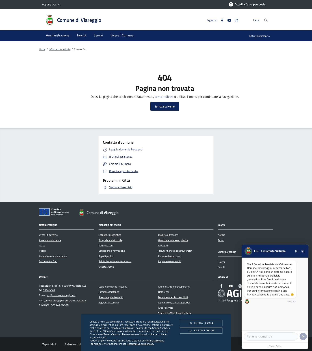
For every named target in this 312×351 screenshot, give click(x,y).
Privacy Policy (275, 346)
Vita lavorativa (106, 267)
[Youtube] (227, 19)
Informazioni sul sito (59, 49)
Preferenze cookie (154, 340)
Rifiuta (204, 322)
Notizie (221, 235)
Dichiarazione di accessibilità (173, 297)
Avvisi (221, 240)
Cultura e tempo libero (169, 256)
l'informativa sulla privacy (140, 344)
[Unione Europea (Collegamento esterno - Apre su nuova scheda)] (55, 213)
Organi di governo (48, 235)
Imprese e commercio (169, 261)
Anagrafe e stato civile (110, 240)
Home (42, 49)
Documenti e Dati (48, 261)
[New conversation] (296, 251)
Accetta (204, 330)
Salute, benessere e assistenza (115, 261)
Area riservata (165, 308)
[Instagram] (235, 19)
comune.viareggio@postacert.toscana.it (65, 300)
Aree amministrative (50, 240)
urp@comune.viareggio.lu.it (61, 295)
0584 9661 (49, 290)
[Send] (303, 336)
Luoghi (221, 262)
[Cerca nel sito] (266, 20)
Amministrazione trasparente (174, 287)
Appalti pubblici (106, 256)
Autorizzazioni (106, 245)
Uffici (42, 245)
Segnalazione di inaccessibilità (174, 302)
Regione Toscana (51, 4)
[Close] (303, 251)
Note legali (163, 292)
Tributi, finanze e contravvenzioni (175, 251)
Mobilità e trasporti (168, 235)
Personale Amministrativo (53, 256)
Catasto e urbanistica (110, 235)
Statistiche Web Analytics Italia (174, 313)
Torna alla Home (165, 106)
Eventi (221, 267)
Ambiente (163, 245)
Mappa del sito (49, 344)
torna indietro (164, 96)
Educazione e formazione (112, 251)
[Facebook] (220, 19)
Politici (42, 251)
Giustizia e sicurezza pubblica (173, 240)
